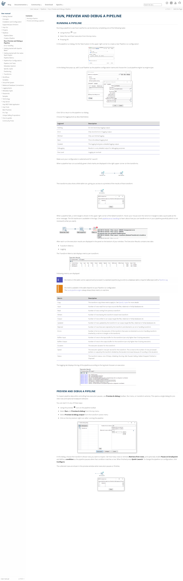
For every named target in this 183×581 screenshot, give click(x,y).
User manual (5, 13)
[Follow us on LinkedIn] (171, 3)
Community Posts (8, 121)
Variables (5, 80)
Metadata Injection (10, 66)
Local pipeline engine (74, 290)
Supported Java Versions (10, 24)
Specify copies (8, 69)
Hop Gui (5, 27)
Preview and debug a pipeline (35, 21)
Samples (5, 96)
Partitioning (7, 71)
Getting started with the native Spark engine (13, 54)
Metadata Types (8, 91)
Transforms (7, 74)
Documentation (20, 5)
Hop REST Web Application (11, 104)
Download (49, 5)
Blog (9, 5)
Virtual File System (8, 82)
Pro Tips (5, 112)
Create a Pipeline (9, 38)
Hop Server (6, 101)
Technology (6, 99)
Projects (5, 30)
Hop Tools (6, 107)
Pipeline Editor (8, 35)
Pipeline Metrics (9, 58)
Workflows (6, 77)
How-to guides (7, 118)
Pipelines (5, 33)
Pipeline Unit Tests (10, 63)
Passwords (6, 93)
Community (35, 5)
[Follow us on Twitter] (167, 3)
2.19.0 (168, 9)
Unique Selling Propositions (11, 115)
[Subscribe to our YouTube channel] (176, 3)
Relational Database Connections (13, 85)
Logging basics (7, 88)
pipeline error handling (111, 218)
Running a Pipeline (32, 18)
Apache (59, 5)
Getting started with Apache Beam (13, 49)
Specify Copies (123, 302)
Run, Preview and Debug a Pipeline (13, 42)
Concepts (6, 19)
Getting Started (7, 16)
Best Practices (7, 110)
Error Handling (8, 46)
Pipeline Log (163, 280)
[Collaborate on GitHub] (180, 3)
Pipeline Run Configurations (13, 60)
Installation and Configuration (12, 22)
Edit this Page (178, 9)
